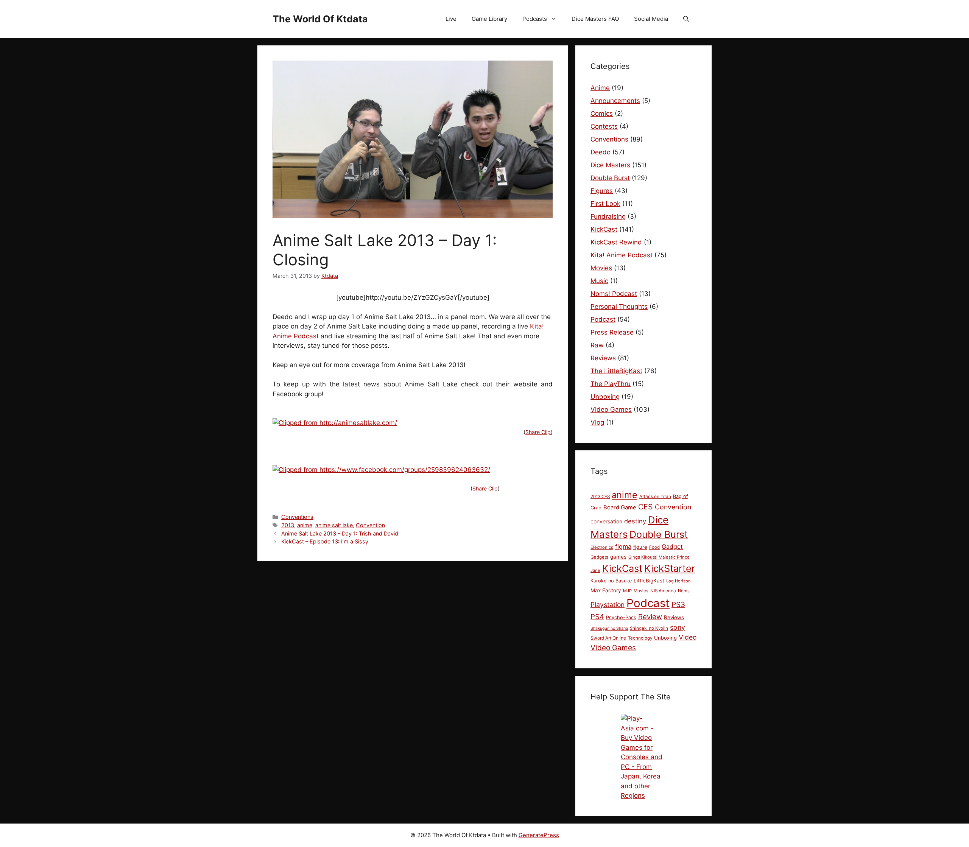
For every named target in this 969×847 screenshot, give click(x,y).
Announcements (615, 100)
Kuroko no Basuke (611, 581)
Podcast (602, 319)
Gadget (672, 546)
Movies (601, 268)
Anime (600, 88)
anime (304, 525)
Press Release (612, 332)
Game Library (489, 18)
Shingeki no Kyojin (649, 628)
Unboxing (605, 396)
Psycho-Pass (621, 617)
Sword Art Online (608, 638)
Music (599, 281)
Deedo (600, 152)
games (618, 557)
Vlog (597, 422)
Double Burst (610, 178)
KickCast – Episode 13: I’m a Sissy (324, 541)
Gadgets (599, 557)
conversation (606, 521)
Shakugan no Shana (609, 628)
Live (451, 18)
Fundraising (608, 216)
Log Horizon (678, 581)
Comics (601, 113)
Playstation (607, 605)
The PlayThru (610, 384)
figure (640, 547)
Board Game (619, 507)
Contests (604, 126)
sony (677, 627)
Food (654, 547)
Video (687, 637)
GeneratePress (539, 835)
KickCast (603, 229)
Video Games (611, 409)
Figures (601, 191)
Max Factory (605, 590)
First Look (605, 203)
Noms (684, 590)
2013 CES (600, 496)
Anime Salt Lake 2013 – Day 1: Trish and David (339, 533)
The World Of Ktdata (320, 19)
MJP (627, 590)
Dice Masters (610, 165)
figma (623, 546)
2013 (287, 525)
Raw (597, 345)
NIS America (663, 590)
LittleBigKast (649, 581)
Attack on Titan (655, 496)
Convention (370, 525)
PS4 (597, 616)
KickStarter (669, 568)
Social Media (651, 18)
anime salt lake (334, 525)
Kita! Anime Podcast (621, 255)
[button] (686, 19)
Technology (640, 638)
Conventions (297, 517)
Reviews (603, 358)
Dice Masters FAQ (595, 18)
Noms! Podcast (613, 293)
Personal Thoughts (619, 306)
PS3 (678, 604)
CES (645, 506)
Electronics (601, 547)
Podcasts (534, 18)
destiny (635, 521)
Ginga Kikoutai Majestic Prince (659, 557)
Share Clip (538, 432)
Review (650, 616)
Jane (595, 570)
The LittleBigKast (616, 371)
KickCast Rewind (616, 242)
